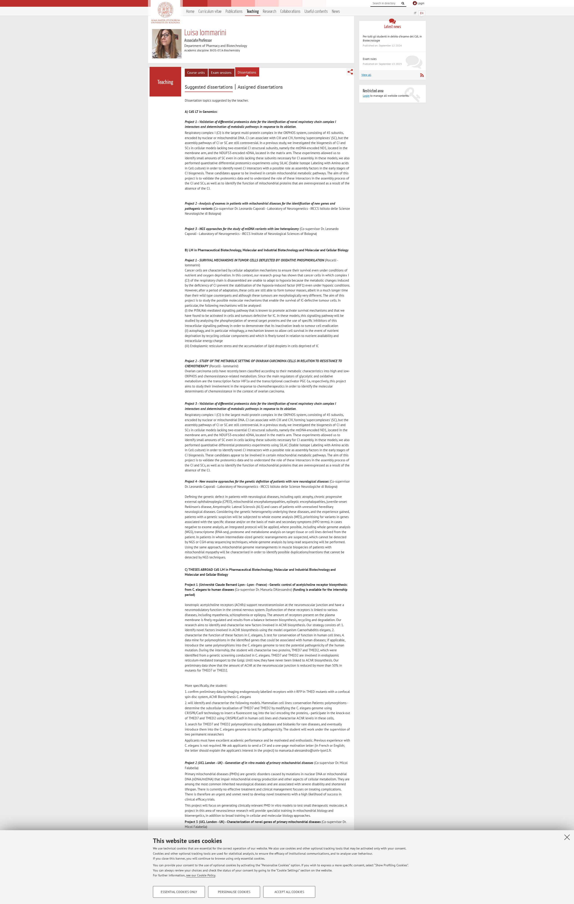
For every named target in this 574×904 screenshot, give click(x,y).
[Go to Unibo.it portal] (165, 13)
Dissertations (247, 72)
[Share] (350, 71)
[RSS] (422, 75)
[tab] (209, 87)
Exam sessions (221, 72)
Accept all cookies (289, 892)
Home (190, 11)
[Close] (567, 837)
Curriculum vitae (210, 11)
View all (366, 75)
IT (415, 13)
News (336, 11)
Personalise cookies (234, 892)
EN (422, 13)
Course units (196, 72)
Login (366, 96)
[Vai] (403, 3)
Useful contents (316, 11)
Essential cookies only (179, 892)
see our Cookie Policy (200, 875)
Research (269, 11)
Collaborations (290, 11)
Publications (234, 11)
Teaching (253, 11)
